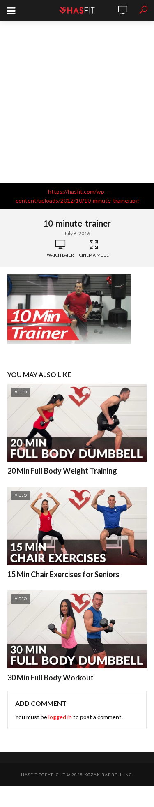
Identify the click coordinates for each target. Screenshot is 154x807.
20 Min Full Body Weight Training (62, 470)
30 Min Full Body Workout (50, 677)
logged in (60, 716)
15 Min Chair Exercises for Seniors (63, 574)
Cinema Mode (94, 254)
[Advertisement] (77, 102)
